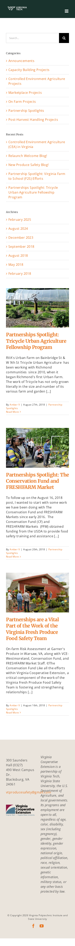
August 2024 (18, 228)
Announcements (21, 61)
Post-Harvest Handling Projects (33, 119)
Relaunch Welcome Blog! (27, 156)
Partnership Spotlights (37, 324)
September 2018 (21, 246)
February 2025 (19, 219)
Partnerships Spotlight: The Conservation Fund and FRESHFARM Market (37, 439)
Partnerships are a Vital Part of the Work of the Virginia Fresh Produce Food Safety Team (37, 584)
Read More (12, 412)
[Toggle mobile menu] (67, 11)
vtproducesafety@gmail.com (28, 792)
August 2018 (18, 255)
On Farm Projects (22, 101)
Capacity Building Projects (28, 70)
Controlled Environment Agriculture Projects (36, 81)
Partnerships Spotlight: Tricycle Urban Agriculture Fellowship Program (37, 299)
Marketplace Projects (25, 92)
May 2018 (15, 264)
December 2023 (20, 237)
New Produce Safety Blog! (28, 165)
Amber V (15, 404)
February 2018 (19, 273)
